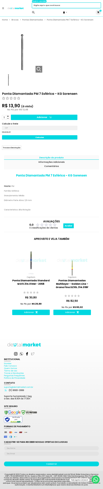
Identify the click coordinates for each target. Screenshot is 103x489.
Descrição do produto (51, 158)
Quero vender (39, 1)
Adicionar (42, 117)
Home (5, 20)
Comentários (51, 166)
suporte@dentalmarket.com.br (18, 387)
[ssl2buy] (20, 415)
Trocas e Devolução (11, 148)
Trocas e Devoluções (14, 373)
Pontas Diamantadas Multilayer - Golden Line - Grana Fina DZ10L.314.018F (72, 284)
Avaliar (68, 225)
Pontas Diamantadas (32, 20)
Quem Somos (10, 368)
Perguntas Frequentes (14, 375)
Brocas (15, 20)
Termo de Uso (10, 370)
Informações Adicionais (51, 162)
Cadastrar (51, 463)
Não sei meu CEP (6, 132)
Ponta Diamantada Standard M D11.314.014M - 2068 (31, 282)
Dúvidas (7, 363)
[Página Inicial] (16, 9)
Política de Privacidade (14, 378)
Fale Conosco (10, 366)
